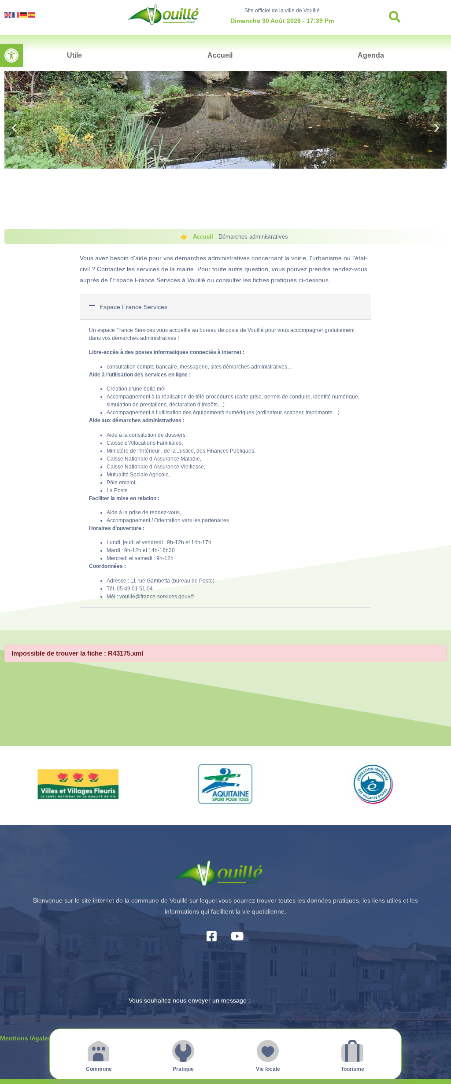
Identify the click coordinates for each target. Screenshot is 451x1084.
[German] (24, 14)
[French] (16, 14)
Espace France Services (133, 306)
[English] (8, 14)
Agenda (371, 55)
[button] (11, 55)
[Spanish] (32, 14)
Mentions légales (26, 1038)
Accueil (220, 55)
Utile (74, 55)
